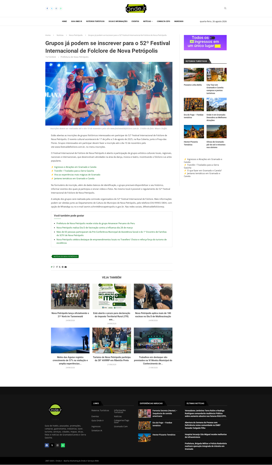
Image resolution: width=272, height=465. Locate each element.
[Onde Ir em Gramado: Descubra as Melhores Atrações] (217, 104)
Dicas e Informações (118, 21)
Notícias (147, 21)
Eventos (135, 21)
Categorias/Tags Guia (121, 421)
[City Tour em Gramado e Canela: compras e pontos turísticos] (217, 74)
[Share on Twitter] (60, 267)
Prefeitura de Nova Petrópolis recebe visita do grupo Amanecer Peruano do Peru (96, 223)
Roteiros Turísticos (95, 21)
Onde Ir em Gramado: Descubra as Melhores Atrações (217, 117)
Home (64, 21)
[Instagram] (56, 8)
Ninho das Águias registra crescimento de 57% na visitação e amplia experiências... (70, 360)
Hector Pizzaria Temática (191, 143)
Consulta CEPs (163, 21)
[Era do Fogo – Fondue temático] (194, 104)
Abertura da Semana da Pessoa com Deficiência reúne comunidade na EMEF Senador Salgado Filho (203, 425)
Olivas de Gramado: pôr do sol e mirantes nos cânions (216, 144)
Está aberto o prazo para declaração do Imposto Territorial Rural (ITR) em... (111, 316)
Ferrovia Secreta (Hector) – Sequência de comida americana (165, 413)
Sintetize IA (97, 431)
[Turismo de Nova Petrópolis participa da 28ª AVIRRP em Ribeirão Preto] (111, 340)
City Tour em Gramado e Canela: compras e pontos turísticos (215, 89)
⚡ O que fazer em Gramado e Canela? (203, 170)
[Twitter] (52, 8)
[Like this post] (54, 267)
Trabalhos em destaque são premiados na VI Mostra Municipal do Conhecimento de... (153, 360)
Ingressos (178, 21)
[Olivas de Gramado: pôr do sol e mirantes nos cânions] (217, 131)
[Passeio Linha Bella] (194, 74)
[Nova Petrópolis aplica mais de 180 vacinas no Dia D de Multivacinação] (153, 296)
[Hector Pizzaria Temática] (194, 131)
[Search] (225, 8)
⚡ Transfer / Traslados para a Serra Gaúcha (72, 170)
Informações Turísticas (120, 411)
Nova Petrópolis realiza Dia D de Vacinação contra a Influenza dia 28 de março (95, 227)
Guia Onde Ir (76, 21)
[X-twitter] (52, 445)
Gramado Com (121, 426)
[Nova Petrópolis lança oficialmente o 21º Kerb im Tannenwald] (70, 296)
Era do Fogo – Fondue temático (193, 116)
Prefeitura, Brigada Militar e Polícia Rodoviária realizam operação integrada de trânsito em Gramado (206, 446)
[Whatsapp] (61, 8)
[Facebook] (47, 8)
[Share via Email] (66, 267)
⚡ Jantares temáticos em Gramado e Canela (72, 178)
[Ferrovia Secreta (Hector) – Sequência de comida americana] (144, 413)
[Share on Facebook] (57, 267)
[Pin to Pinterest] (62, 267)
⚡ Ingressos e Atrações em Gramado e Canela (73, 166)
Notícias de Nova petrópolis (65, 256)
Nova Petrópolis (76, 35)
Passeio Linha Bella (193, 85)
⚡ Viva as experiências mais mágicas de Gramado (75, 174)
